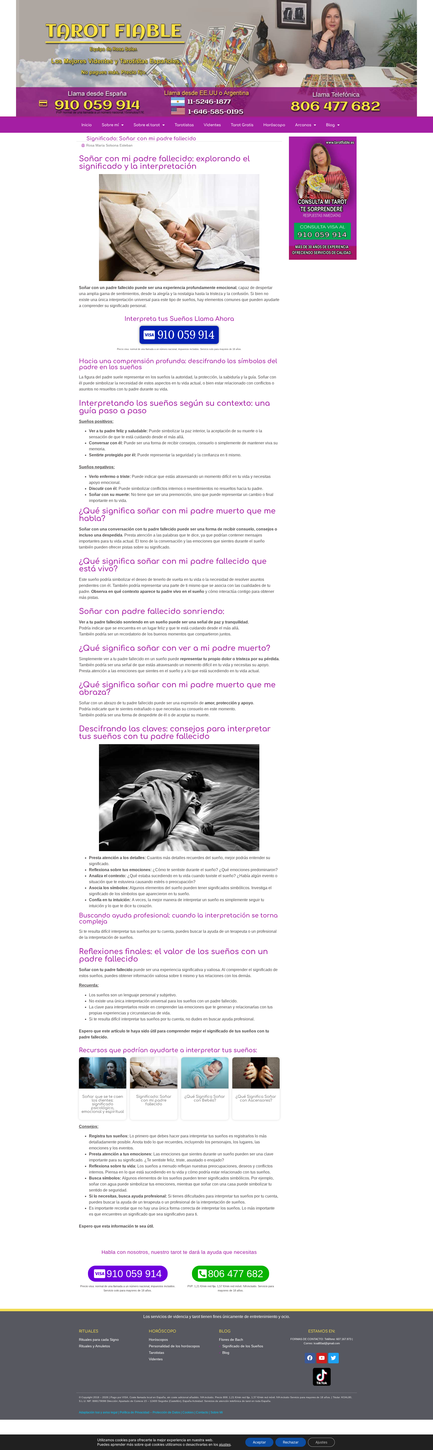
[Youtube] (321, 1358)
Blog (330, 125)
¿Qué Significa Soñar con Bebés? (204, 1099)
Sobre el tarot (147, 125)
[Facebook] (310, 1358)
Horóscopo (274, 125)
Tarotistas (184, 125)
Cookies (188, 1412)
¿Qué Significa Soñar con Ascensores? (256, 1099)
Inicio (86, 125)
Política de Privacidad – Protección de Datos (150, 1412)
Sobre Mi (216, 1412)
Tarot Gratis (242, 125)
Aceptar (259, 1442)
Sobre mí (110, 125)
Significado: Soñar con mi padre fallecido (153, 1100)
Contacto (202, 1412)
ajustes (225, 1444)
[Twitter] (333, 1358)
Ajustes (321, 1442)
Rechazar (290, 1442)
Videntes (212, 125)
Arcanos (303, 125)
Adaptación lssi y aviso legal (98, 1412)
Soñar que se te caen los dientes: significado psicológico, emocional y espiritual (102, 1104)
